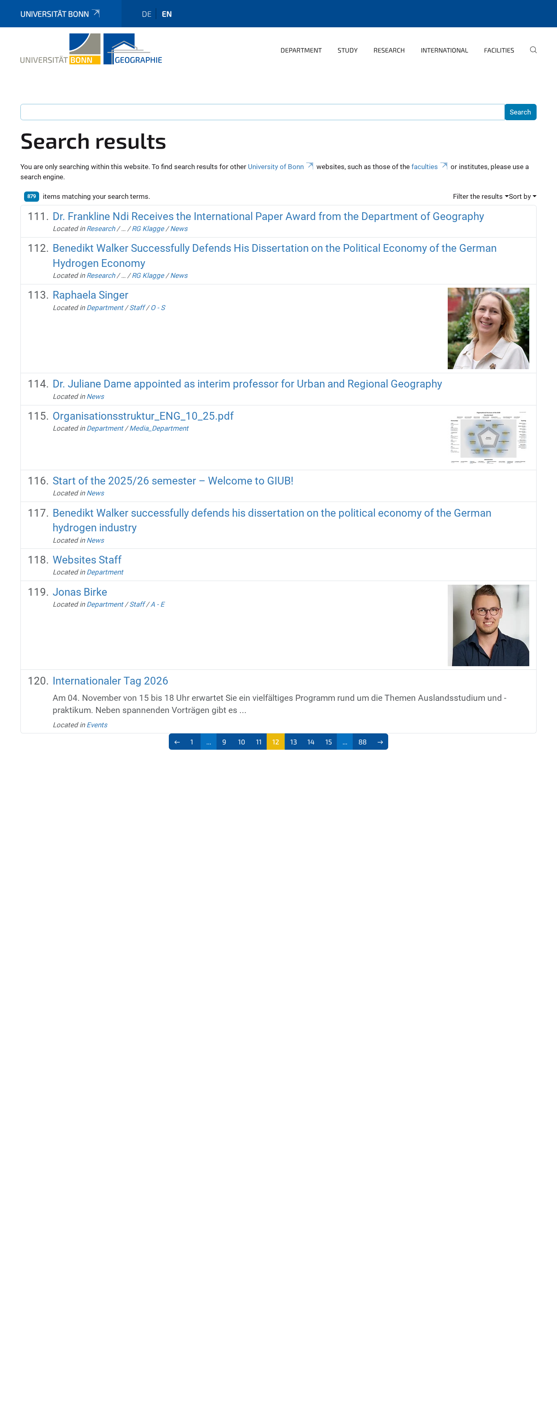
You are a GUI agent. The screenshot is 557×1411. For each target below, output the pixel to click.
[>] (380, 741)
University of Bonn (276, 167)
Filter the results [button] (478, 196)
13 (293, 741)
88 (362, 741)
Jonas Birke (80, 592)
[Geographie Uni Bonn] (91, 48)
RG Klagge (148, 229)
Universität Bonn (54, 13)
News (179, 229)
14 (310, 741)
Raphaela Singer (90, 295)
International (444, 50)
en (167, 13)
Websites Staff (87, 560)
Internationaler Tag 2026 (110, 681)
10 (241, 741)
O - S (157, 308)
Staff (136, 308)
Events (96, 725)
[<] (177, 741)
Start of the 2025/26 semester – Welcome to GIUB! (173, 481)
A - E (157, 604)
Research (389, 50)
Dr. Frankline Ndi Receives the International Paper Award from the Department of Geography (268, 216)
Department (301, 50)
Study (348, 50)
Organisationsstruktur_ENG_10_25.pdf (143, 416)
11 (259, 741)
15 (328, 741)
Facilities (499, 50)
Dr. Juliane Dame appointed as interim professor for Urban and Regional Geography (247, 384)
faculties (424, 167)
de (147, 13)
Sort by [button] (520, 196)
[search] (530, 55)
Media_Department (158, 428)
